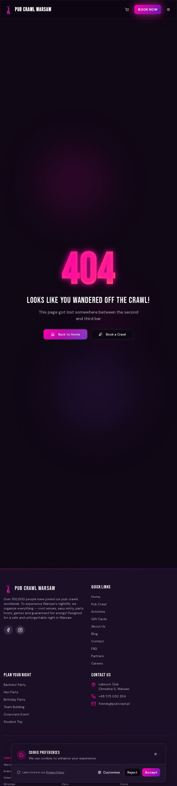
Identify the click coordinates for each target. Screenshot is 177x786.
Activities (98, 611)
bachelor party (15, 685)
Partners (97, 656)
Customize (111, 772)
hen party (11, 692)
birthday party (14, 699)
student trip (13, 722)
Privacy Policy (55, 772)
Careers (97, 663)
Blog (94, 634)
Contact (97, 641)
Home (95, 597)
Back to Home (69, 334)
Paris (65, 784)
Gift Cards (99, 619)
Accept (151, 772)
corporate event (16, 714)
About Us (98, 626)
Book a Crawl (116, 334)
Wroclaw (9, 784)
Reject (132, 772)
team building (14, 707)
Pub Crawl (98, 604)
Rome (124, 784)
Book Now (147, 9)
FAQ (94, 648)
